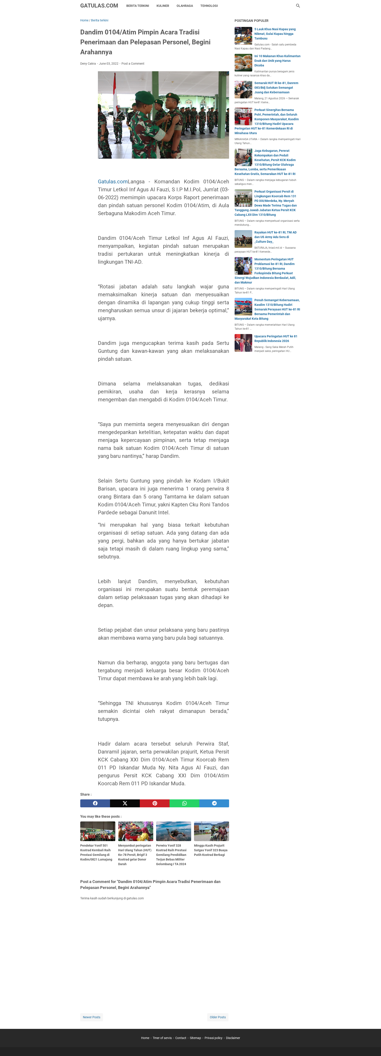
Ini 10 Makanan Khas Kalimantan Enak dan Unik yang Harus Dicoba (277, 60)
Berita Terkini (137, 6)
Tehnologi (209, 6)
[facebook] (95, 803)
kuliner (163, 6)
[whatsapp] (184, 803)
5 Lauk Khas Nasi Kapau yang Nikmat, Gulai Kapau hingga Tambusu (275, 33)
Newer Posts (91, 1017)
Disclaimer (233, 1038)
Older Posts (218, 1017)
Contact (180, 1038)
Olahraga (185, 6)
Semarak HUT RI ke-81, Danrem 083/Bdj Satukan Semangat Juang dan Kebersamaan (276, 87)
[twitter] (125, 803)
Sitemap (195, 1038)
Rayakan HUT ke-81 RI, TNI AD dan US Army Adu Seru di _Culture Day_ (275, 237)
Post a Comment (132, 63)
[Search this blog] (298, 5)
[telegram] (214, 803)
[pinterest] (155, 803)
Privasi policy (213, 1038)
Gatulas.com (113, 182)
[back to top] (372, 1046)
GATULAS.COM (99, 5)
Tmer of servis (162, 1038)
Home (145, 1038)
